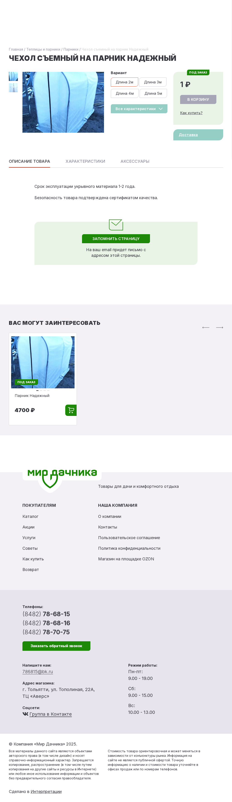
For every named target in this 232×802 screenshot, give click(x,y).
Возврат (30, 569)
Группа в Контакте (50, 714)
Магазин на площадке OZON (126, 559)
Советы (30, 548)
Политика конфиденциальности (129, 548)
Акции (28, 527)
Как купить (33, 559)
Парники (70, 49)
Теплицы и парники (43, 49)
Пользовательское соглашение (129, 537)
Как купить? (191, 113)
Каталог (30, 516)
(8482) (46, 614)
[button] (205, 327)
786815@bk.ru (37, 671)
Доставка (188, 134)
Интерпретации (46, 791)
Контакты (107, 527)
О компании (109, 516)
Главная (16, 49)
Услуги (28, 537)
